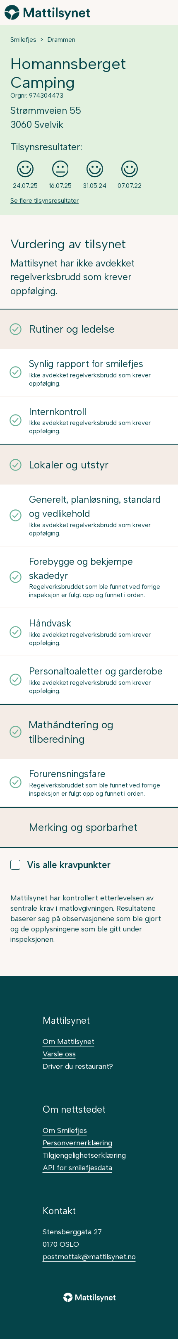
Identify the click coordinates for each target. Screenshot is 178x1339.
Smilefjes (23, 39)
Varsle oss (59, 1053)
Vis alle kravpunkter (69, 865)
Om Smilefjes (65, 1130)
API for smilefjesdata (77, 1167)
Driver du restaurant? (78, 1066)
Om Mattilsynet (68, 1041)
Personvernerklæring (77, 1142)
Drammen (61, 39)
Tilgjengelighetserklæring (84, 1155)
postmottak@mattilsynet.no (89, 1256)
